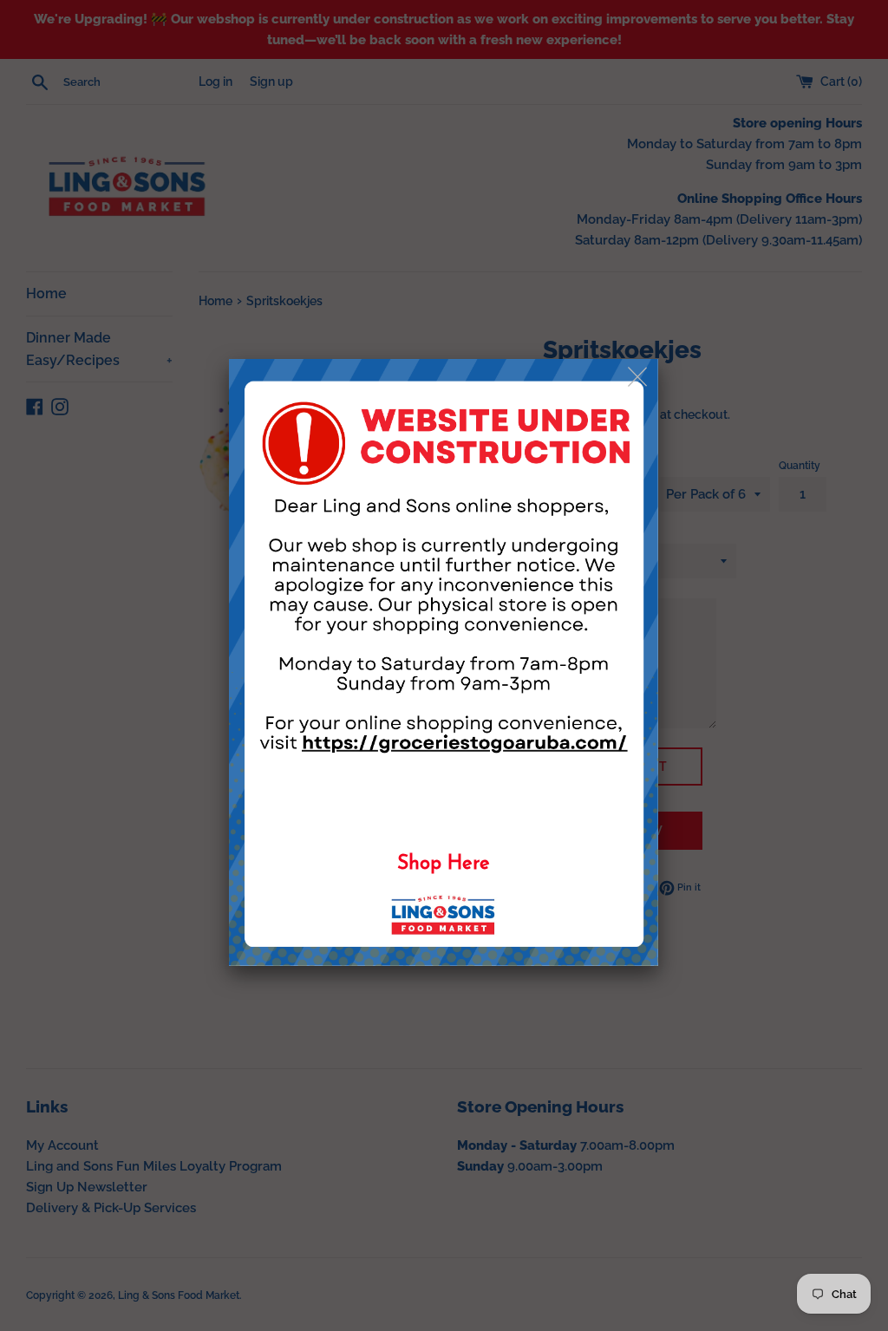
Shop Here (443, 864)
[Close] (638, 377)
